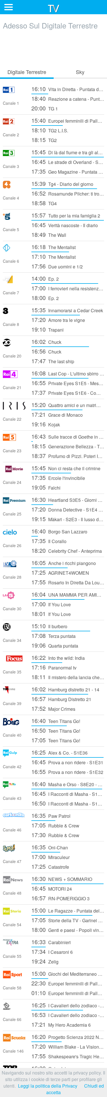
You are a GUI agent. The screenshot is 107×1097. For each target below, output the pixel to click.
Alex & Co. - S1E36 (59, 752)
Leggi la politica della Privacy (47, 1085)
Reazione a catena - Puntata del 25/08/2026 (67, 98)
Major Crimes (53, 708)
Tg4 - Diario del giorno (62, 183)
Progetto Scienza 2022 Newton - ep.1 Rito (67, 1036)
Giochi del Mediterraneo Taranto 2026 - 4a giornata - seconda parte (67, 973)
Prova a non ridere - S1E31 (67, 762)
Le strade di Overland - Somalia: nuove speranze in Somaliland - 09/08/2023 (67, 161)
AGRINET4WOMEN (60, 572)
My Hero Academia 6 (61, 1024)
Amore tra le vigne (58, 319)
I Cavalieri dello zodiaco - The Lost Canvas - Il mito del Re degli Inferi (67, 1005)
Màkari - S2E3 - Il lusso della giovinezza (67, 519)
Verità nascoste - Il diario (64, 225)
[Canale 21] (14, 376)
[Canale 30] (14, 597)
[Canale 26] (14, 534)
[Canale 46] (14, 818)
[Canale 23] (14, 439)
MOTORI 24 (51, 888)
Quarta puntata (54, 645)
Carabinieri (51, 942)
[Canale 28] (14, 565)
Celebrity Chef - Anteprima (66, 550)
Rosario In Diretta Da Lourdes (67, 582)
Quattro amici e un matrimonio (67, 404)
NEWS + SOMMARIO (61, 878)
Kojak (45, 424)
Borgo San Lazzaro (59, 531)
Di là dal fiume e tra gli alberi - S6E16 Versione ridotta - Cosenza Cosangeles (67, 152)
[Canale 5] (14, 218)
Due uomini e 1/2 (57, 266)
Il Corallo (48, 541)
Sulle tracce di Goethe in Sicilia (67, 436)
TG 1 (44, 108)
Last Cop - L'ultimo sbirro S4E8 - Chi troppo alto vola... (67, 373)
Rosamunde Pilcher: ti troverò (67, 193)
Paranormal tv (53, 667)
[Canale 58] (14, 976)
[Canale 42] (14, 755)
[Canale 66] (14, 1008)
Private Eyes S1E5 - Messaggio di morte (67, 383)
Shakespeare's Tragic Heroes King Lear (67, 1056)
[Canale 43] (14, 787)
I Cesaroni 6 (52, 951)
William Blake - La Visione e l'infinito (67, 1046)
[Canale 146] (14, 1039)
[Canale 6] (14, 249)
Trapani (47, 329)
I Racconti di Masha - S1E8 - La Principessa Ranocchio (67, 803)
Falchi (45, 487)
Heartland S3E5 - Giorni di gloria (67, 499)
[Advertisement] (53, 47)
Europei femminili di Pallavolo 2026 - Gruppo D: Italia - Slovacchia (67, 120)
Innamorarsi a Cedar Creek (67, 310)
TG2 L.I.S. (49, 130)
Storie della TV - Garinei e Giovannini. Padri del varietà (67, 920)
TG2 (44, 139)
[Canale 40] (14, 723)
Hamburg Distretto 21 (61, 699)
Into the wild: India (58, 657)
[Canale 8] (14, 313)
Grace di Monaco (57, 414)
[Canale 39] (14, 692)
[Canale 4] (14, 186)
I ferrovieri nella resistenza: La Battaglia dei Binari (67, 288)
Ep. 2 (45, 278)
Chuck (46, 341)
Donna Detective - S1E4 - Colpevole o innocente (67, 509)
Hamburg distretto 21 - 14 (65, 689)
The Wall (48, 234)
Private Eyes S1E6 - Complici (67, 392)
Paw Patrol (50, 815)
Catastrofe (50, 866)
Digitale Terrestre (26, 71)
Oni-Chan (49, 847)
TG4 (44, 203)
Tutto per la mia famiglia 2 (65, 215)
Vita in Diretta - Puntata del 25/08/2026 (67, 89)
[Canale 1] (14, 92)
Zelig (44, 961)
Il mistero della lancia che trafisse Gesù (67, 677)
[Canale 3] (14, 155)
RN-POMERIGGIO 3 (60, 898)
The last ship (52, 361)
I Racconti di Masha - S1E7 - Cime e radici (67, 793)
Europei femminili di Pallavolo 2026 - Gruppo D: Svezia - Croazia (67, 983)
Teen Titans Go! (55, 720)
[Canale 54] (14, 913)
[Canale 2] (14, 123)
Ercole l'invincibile (58, 477)
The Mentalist (53, 247)
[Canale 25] (14, 502)
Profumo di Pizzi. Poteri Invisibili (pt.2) (67, 455)
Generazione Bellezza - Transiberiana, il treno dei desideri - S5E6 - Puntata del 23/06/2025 (67, 446)
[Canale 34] (14, 629)
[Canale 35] (14, 660)
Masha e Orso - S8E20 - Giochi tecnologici (67, 784)
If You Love (51, 604)
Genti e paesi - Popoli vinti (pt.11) (67, 929)
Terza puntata (53, 635)
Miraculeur (50, 856)
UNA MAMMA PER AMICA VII (67, 594)
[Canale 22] (14, 407)
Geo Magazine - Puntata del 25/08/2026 (67, 171)
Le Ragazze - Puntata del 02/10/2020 (67, 910)
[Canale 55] (14, 945)
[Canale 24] (14, 471)
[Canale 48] (14, 881)
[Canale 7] (14, 281)
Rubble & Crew (55, 825)
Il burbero (49, 626)
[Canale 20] (14, 344)
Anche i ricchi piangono (63, 562)
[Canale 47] (14, 850)
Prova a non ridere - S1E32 (67, 771)
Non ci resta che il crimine (65, 468)
